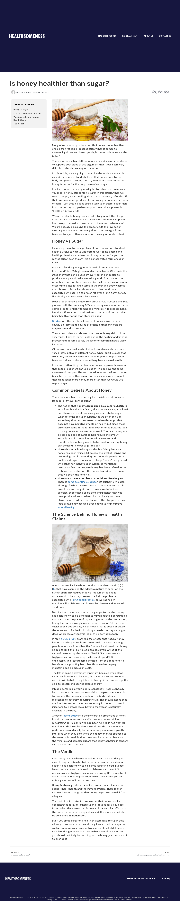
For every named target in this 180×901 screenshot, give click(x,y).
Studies (56, 321)
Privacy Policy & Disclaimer (141, 878)
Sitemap (165, 878)
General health (130, 36)
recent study (70, 715)
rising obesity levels (83, 600)
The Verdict (19, 123)
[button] (154, 92)
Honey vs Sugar (21, 109)
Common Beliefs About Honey (27, 113)
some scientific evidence (82, 482)
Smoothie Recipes (107, 36)
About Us (148, 36)
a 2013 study (68, 639)
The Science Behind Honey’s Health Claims (26, 118)
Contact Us (165, 36)
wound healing (66, 507)
